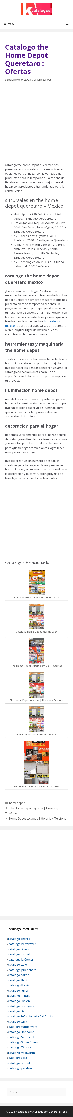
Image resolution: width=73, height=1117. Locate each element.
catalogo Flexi (17, 980)
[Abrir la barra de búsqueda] (67, 23)
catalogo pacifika (20, 1068)
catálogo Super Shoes (23, 1042)
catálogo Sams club (22, 1037)
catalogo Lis (16, 1011)
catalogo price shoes (22, 970)
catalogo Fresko (19, 985)
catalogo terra (17, 1021)
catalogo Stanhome (21, 1032)
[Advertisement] (36, 124)
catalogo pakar (18, 975)
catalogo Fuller (18, 990)
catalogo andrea (19, 939)
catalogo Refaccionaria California (30, 1016)
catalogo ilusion (19, 1001)
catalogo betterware (22, 944)
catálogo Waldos (20, 1047)
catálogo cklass (18, 949)
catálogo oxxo (18, 964)
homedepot (17, 803)
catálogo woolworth (21, 1053)
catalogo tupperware (23, 1027)
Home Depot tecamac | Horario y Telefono (37, 818)
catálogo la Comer (21, 959)
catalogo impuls (19, 996)
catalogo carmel (19, 1063)
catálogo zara (18, 1058)
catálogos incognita (21, 1006)
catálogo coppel (19, 954)
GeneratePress (58, 1111)
